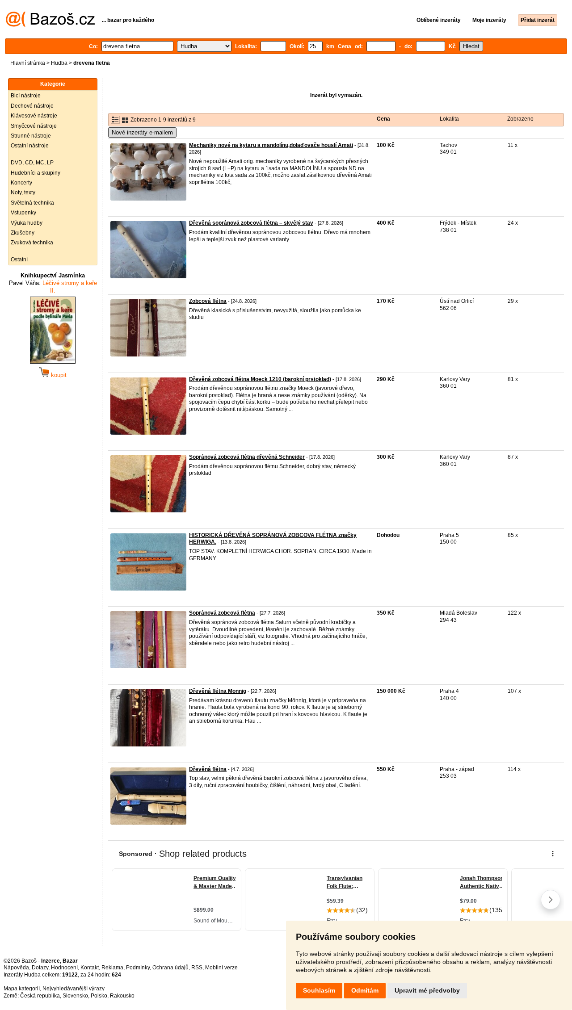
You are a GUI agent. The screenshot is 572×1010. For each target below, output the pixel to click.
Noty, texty (23, 192)
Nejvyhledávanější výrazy (73, 988)
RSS (196, 967)
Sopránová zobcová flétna (222, 613)
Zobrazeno (520, 119)
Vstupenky (23, 213)
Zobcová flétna (208, 301)
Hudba (59, 63)
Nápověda (16, 967)
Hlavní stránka (27, 63)
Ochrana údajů (170, 967)
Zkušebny (22, 233)
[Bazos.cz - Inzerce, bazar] (50, 25)
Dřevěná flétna (208, 769)
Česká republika (40, 996)
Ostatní (19, 259)
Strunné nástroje (31, 136)
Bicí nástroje (26, 95)
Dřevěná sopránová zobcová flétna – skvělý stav (251, 223)
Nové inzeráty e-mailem (142, 132)
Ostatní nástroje (30, 145)
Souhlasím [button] (319, 990)
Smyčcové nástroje (34, 126)
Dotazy (40, 967)
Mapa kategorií (22, 988)
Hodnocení (64, 967)
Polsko (99, 996)
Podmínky (138, 967)
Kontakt (89, 967)
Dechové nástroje (32, 106)
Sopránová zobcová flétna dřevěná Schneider (247, 457)
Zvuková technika (32, 242)
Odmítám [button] (365, 990)
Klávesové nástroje (34, 116)
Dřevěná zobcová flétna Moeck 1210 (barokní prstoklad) (260, 379)
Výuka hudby (26, 223)
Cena (383, 119)
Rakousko (122, 996)
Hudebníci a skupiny (35, 173)
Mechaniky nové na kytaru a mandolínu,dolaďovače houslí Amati (271, 145)
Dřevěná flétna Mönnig (217, 691)
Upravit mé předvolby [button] (427, 990)
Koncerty (21, 183)
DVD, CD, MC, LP (32, 162)
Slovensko (75, 996)
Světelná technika (32, 203)
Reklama (112, 967)
